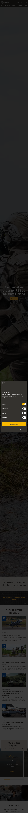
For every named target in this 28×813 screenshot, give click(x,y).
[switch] (24, 409)
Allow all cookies (14, 424)
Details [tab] (14, 387)
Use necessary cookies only (14, 429)
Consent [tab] (5, 387)
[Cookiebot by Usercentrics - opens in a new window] (20, 383)
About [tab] (22, 387)
